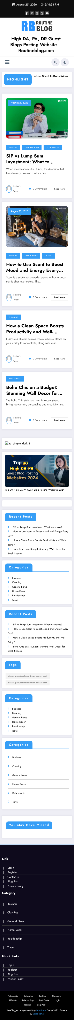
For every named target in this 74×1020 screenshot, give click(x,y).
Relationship (52, 147)
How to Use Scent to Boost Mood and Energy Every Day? (34, 267)
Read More (59, 188)
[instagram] (42, 13)
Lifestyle (12, 1000)
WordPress (41, 1010)
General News (32, 147)
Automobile (13, 996)
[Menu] (7, 62)
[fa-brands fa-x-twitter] (32, 13)
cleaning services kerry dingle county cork (27, 675)
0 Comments (40, 188)
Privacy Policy (15, 886)
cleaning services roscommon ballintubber (27, 682)
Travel (48, 255)
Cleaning (13, 317)
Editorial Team (17, 189)
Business (13, 147)
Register (12, 872)
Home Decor (15, 378)
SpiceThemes (38, 1013)
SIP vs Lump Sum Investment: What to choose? (27, 159)
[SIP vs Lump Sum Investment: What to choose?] (37, 117)
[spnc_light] (65, 62)
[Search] (55, 62)
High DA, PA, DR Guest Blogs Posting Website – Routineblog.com (36, 44)
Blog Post (12, 881)
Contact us (13, 877)
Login (10, 868)
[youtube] (47, 13)
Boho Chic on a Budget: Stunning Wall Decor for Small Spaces (32, 390)
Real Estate (44, 1000)
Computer (56, 996)
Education (29, 996)
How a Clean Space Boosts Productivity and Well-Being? (35, 329)
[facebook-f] (27, 13)
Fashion (42, 996)
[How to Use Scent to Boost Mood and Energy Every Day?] (37, 226)
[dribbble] (37, 13)
